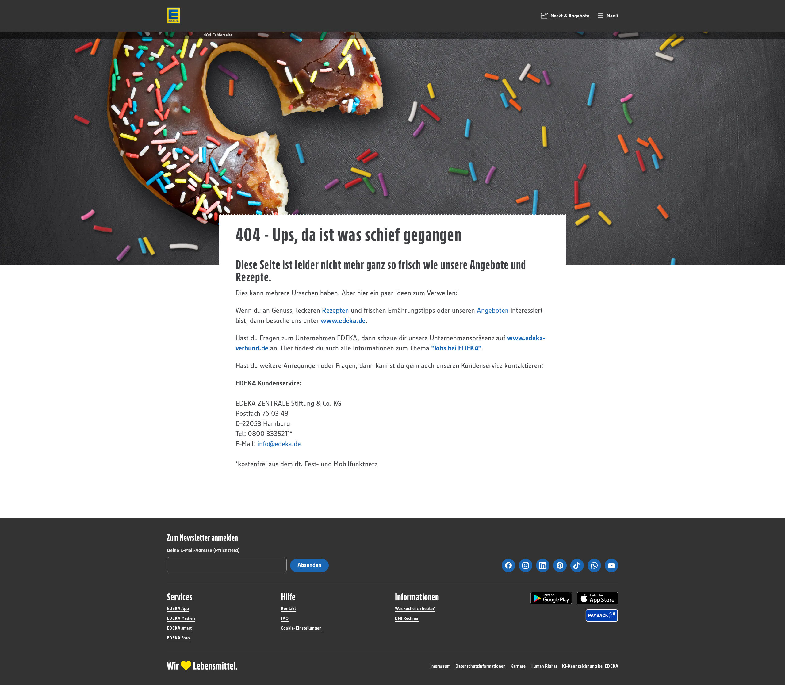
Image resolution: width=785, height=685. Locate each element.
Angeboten (493, 310)
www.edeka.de (343, 320)
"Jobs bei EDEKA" (456, 348)
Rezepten (335, 310)
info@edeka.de (279, 444)
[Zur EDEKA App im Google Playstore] (551, 598)
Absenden (309, 565)
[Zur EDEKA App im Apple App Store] (597, 598)
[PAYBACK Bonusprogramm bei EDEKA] (601, 615)
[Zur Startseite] (173, 15)
